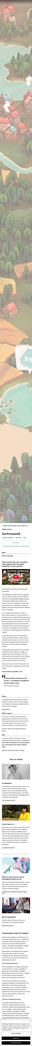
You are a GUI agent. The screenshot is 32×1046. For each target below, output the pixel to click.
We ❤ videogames (9, 917)
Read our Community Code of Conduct (13, 750)
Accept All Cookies (16, 1042)
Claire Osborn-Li (8, 824)
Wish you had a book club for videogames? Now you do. (13, 878)
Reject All (16, 1038)
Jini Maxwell (6, 783)
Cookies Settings (16, 1033)
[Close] (30, 1021)
